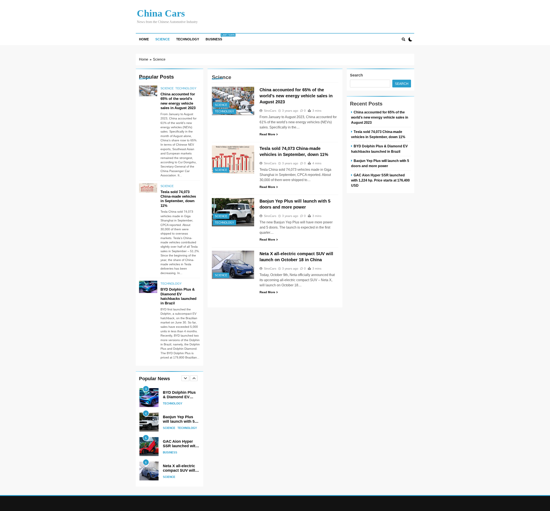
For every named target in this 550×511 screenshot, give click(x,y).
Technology (187, 39)
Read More (267, 134)
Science (162, 39)
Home (144, 39)
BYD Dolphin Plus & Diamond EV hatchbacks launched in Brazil (179, 399)
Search (356, 75)
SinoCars (270, 110)
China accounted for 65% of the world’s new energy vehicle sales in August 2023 (296, 95)
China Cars (161, 13)
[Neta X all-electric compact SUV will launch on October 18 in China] (233, 265)
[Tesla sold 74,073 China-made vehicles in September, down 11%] (233, 159)
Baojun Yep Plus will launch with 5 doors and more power (179, 424)
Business (215, 37)
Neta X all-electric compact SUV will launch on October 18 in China (180, 473)
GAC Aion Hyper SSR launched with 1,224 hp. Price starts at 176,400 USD (380, 180)
